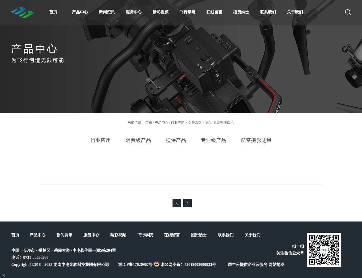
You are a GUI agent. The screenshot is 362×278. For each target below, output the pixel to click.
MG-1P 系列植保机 (219, 123)
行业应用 (177, 123)
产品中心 (161, 123)
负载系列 (195, 123)
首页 (53, 12)
